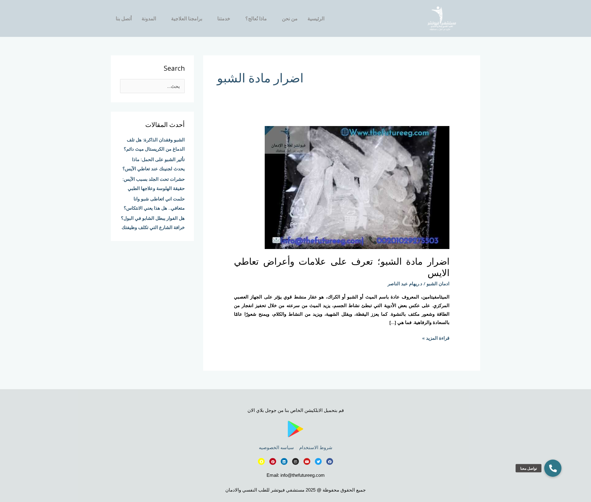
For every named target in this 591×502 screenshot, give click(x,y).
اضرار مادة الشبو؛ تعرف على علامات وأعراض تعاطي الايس (341, 267)
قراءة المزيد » (435, 337)
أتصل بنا (124, 18)
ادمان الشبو (438, 283)
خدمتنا (223, 18)
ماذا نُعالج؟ (256, 18)
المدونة (149, 18)
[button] (552, 468)
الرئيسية (316, 18)
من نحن (290, 18)
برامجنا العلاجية (186, 18)
